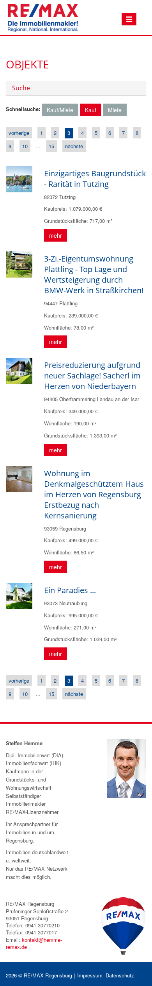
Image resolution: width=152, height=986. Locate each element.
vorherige (19, 132)
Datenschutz (120, 975)
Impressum (90, 975)
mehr (55, 235)
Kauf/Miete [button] (60, 110)
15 (51, 146)
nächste (74, 146)
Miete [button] (115, 110)
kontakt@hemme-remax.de (34, 943)
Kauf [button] (90, 110)
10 (25, 146)
